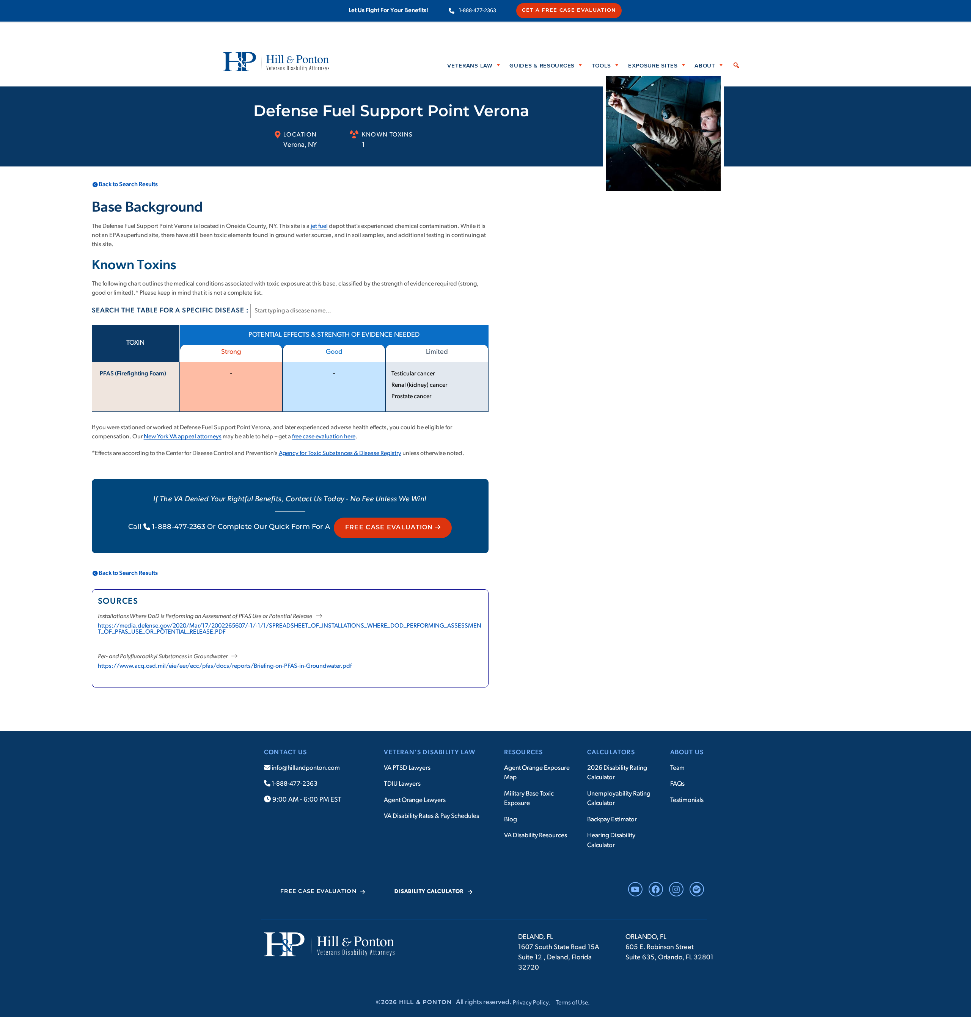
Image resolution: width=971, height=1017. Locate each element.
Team (677, 768)
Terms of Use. (573, 1003)
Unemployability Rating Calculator (618, 799)
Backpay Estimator (612, 819)
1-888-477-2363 (477, 11)
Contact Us (285, 752)
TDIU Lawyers (402, 784)
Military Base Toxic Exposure (529, 799)
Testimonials (687, 800)
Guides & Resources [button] (542, 65)
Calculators (611, 752)
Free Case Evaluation (390, 528)
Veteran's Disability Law (429, 752)
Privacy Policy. (531, 1003)
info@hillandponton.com (305, 768)
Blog (510, 819)
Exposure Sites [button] (653, 65)
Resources (523, 752)
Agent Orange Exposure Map (537, 773)
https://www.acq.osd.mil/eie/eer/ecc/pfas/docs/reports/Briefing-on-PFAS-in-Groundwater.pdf (225, 666)
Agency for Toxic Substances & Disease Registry (340, 453)
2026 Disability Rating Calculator (617, 773)
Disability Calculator (429, 892)
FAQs (677, 784)
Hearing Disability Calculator (611, 840)
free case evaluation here (323, 437)
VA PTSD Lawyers (407, 768)
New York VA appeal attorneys (183, 437)
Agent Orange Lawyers (415, 800)
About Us (687, 752)
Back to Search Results (128, 185)
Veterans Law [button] (469, 65)
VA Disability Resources (535, 835)
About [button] (704, 65)
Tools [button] (601, 65)
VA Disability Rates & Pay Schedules (431, 816)
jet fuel (319, 226)
